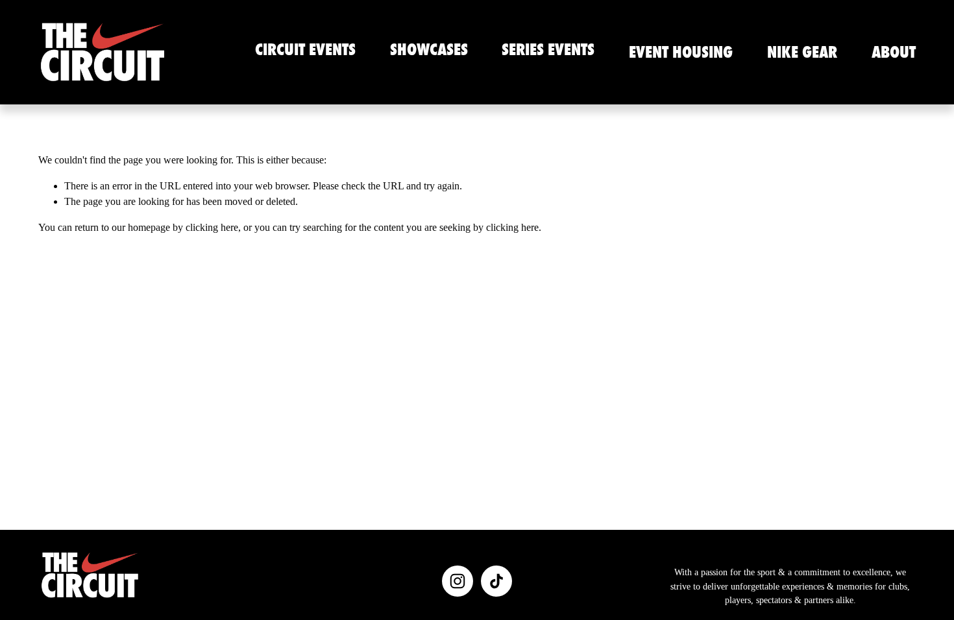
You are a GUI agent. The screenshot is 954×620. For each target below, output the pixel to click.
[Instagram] (457, 581)
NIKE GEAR (802, 52)
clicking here (212, 227)
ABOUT (894, 52)
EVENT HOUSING (681, 52)
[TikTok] (496, 581)
